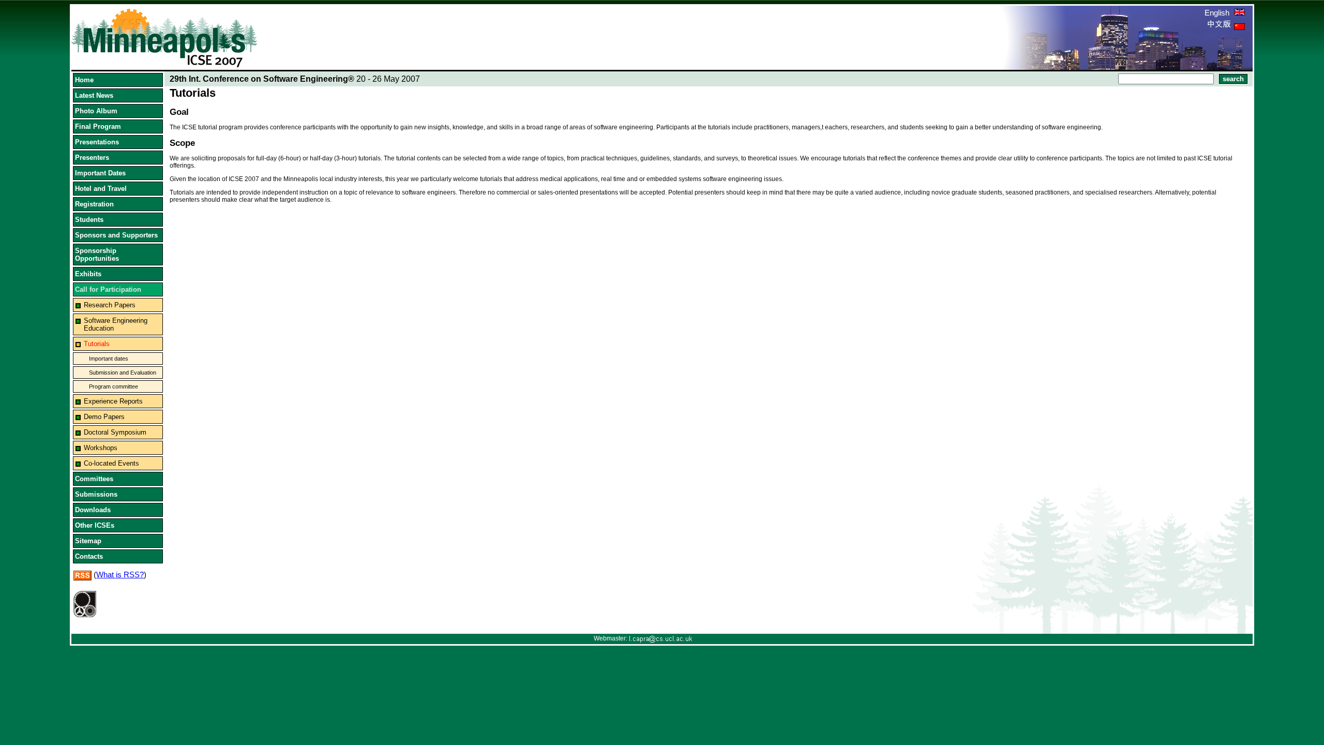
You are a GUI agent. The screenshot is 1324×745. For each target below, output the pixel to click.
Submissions (96, 494)
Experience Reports (113, 401)
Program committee (113, 386)
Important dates (108, 358)
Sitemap (88, 541)
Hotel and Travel (101, 188)
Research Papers (110, 305)
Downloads (93, 510)
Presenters (92, 157)
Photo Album (96, 111)
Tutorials (97, 344)
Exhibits (88, 274)
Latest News (94, 95)
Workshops (100, 448)
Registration (94, 204)
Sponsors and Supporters (116, 235)
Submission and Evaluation (122, 372)
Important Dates (100, 173)
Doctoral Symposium (115, 432)
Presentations (97, 142)
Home (84, 80)
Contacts (89, 556)
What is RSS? (120, 574)
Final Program (98, 126)
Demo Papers (104, 417)
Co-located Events (111, 463)
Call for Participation (108, 289)
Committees (94, 479)
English (1218, 12)
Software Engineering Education (115, 324)
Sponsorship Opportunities (97, 254)
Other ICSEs (94, 525)
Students (89, 220)
